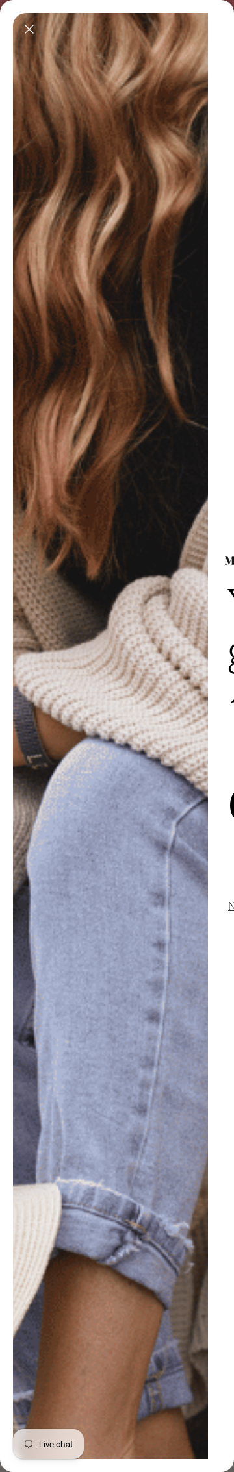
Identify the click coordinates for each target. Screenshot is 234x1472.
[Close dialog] (29, 29)
